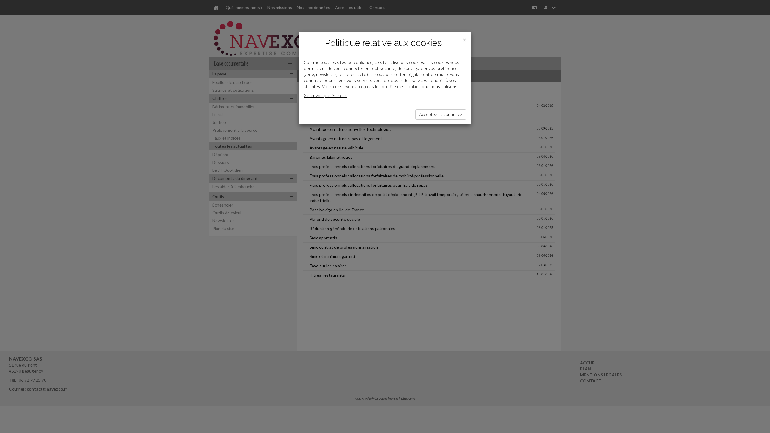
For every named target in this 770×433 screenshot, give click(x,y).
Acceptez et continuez (440, 114)
